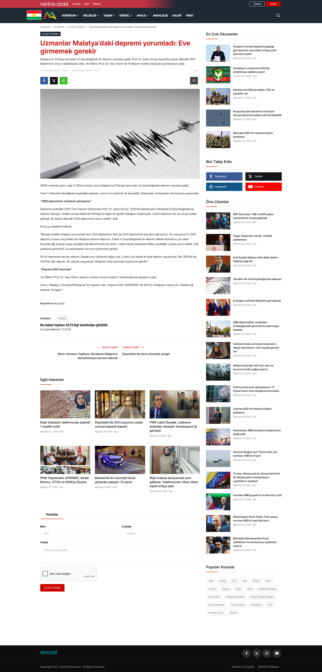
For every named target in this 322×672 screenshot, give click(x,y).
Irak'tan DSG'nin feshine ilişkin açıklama (252, 410)
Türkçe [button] (257, 3)
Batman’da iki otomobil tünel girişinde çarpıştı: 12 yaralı (115, 480)
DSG (270, 604)
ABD (211, 581)
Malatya (62, 318)
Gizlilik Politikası (268, 666)
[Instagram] (266, 653)
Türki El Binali (237, 604)
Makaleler (160, 15)
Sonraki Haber (131, 347)
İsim (42, 526)
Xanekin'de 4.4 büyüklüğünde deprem (257, 279)
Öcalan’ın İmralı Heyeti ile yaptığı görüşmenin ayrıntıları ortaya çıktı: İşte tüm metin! (255, 50)
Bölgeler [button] (89, 15)
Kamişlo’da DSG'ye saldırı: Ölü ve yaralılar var (253, 91)
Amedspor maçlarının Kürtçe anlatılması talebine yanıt (251, 70)
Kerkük (233, 612)
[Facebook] (246, 653)
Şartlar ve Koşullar (243, 666)
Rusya (256, 581)
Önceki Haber (109, 347)
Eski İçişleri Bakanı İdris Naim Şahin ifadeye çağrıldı (255, 259)
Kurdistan (59, 27)
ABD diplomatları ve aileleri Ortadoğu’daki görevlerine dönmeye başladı (256, 326)
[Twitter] (256, 653)
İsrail (238, 589)
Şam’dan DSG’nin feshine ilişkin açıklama (253, 134)
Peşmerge (214, 596)
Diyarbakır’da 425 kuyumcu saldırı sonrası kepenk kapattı (119, 424)
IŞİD (268, 581)
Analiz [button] (141, 15)
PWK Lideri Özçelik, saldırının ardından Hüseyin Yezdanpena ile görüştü (173, 426)
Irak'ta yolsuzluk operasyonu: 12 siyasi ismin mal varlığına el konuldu (256, 388)
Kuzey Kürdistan (76, 27)
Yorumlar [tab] (52, 514)
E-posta (126, 526)
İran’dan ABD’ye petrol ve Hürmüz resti (257, 495)
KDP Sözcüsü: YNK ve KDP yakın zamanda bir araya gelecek (253, 216)
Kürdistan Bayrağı (235, 596)
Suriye (223, 581)
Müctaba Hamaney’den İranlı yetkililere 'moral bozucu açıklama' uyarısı (255, 542)
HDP (249, 589)
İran (234, 581)
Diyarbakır (256, 604)
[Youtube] (276, 653)
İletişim (97, 3)
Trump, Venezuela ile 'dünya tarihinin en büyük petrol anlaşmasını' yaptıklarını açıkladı (256, 477)
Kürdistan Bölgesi (268, 589)
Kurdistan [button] (69, 15)
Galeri (176, 15)
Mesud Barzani (216, 604)
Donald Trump (216, 612)
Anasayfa (45, 27)
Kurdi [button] (273, 3)
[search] (278, 15)
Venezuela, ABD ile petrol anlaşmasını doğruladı (257, 432)
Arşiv (86, 3)
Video (189, 15)
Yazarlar (76, 3)
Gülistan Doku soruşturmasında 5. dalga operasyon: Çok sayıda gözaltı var (256, 347)
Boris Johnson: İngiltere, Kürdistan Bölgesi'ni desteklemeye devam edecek (88, 356)
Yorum (44, 542)
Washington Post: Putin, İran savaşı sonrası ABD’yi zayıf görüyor (255, 518)
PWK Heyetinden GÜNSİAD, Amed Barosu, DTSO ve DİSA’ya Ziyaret (64, 480)
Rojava (226, 589)
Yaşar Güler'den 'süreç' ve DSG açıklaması (252, 237)
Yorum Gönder (52, 587)
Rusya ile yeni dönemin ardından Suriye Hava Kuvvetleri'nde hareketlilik (257, 113)
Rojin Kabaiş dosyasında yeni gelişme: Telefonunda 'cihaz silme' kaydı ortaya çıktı (174, 482)
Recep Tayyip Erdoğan (262, 596)
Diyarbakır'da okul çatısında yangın (146, 354)
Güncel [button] (124, 15)
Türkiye (212, 589)
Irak (245, 581)
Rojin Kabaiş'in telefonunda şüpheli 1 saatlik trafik (65, 424)
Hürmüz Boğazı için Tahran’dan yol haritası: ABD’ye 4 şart (255, 453)
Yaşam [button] (108, 15)
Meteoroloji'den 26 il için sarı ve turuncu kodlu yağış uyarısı (253, 367)
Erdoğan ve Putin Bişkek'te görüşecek (257, 300)
